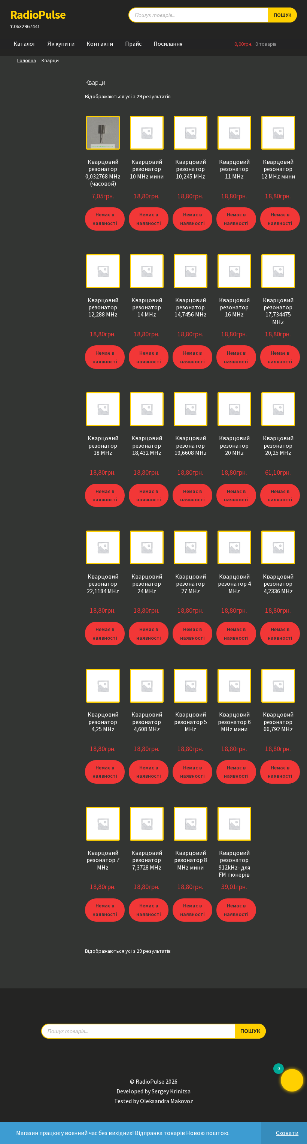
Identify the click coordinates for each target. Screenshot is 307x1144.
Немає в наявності (104, 218)
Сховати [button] (287, 1133)
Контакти (99, 43)
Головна (26, 60)
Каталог (24, 43)
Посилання (168, 43)
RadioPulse (38, 14)
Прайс (133, 43)
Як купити (61, 43)
